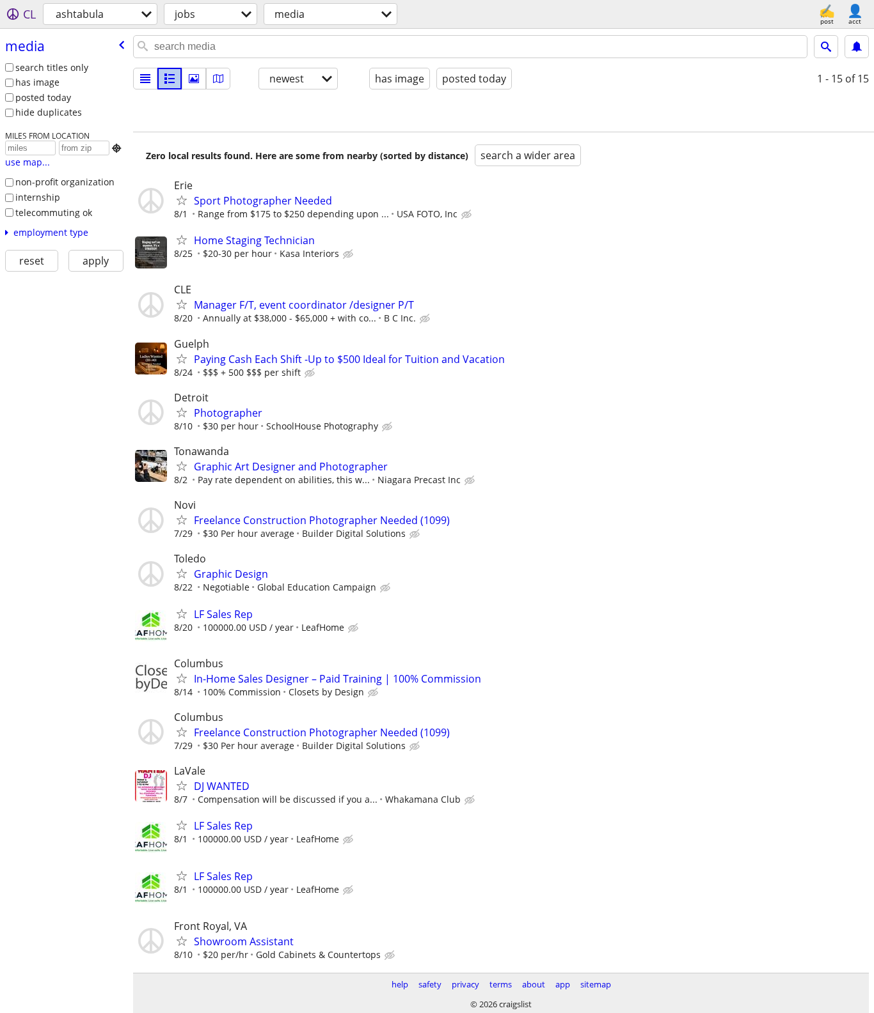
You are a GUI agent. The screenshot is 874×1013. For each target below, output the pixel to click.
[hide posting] (467, 215)
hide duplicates (48, 112)
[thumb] (169, 78)
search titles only (51, 67)
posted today (43, 97)
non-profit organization (65, 182)
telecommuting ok (53, 212)
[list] (145, 78)
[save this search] (857, 46)
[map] (218, 78)
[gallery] (194, 78)
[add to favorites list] (181, 200)
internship (37, 197)
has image (37, 82)
